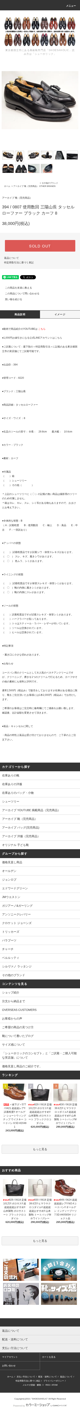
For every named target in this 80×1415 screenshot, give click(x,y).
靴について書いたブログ (18, 1036)
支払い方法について (26, 1377)
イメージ (60, 314)
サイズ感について (13, 1044)
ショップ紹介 (10, 992)
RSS (48, 1385)
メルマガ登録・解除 (32, 1385)
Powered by (19, 1405)
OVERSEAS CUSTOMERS (19, 1009)
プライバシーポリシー (53, 1381)
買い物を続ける (13, 299)
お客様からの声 (12, 1018)
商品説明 (20, 314)
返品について (11, 258)
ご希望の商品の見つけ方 (18, 1027)
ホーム (7, 186)
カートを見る (49, 1357)
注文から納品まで (13, 1001)
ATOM (54, 1385)
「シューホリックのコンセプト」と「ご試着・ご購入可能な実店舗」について (39, 1055)
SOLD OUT (40, 245)
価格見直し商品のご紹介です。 (22, 1066)
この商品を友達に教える (18, 287)
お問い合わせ (9, 1365)
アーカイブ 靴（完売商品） (26, 186)
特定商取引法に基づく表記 (19, 262)
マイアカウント (10, 1357)
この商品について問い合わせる (22, 293)
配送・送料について (47, 1377)
